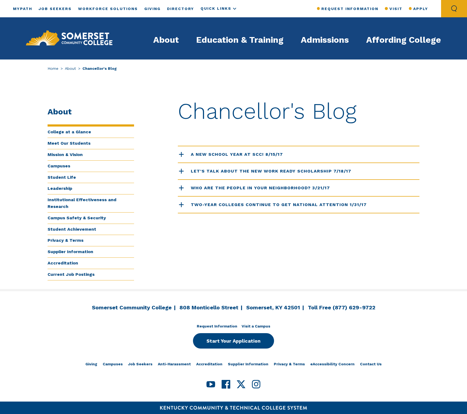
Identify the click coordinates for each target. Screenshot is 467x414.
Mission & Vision (65, 154)
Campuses (59, 165)
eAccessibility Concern (332, 364)
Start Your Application (233, 341)
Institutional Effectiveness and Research (82, 203)
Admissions (325, 40)
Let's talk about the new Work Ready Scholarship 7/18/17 (271, 171)
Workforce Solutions (108, 8)
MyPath (22, 8)
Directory (180, 8)
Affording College (403, 40)
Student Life (62, 177)
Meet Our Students (69, 143)
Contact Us (371, 364)
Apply (420, 8)
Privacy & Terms (66, 240)
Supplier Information (70, 251)
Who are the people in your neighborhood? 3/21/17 (260, 187)
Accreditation (63, 263)
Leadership (60, 188)
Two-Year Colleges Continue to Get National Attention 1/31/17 (279, 204)
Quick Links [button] (216, 8)
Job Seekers (55, 8)
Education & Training (239, 40)
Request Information (349, 8)
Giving (152, 8)
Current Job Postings (71, 274)
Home (53, 68)
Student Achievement (72, 229)
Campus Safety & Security (77, 217)
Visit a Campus (256, 326)
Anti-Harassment (174, 364)
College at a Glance (69, 131)
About (166, 40)
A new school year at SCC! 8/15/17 (237, 154)
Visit (395, 8)
